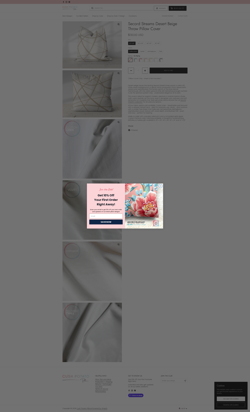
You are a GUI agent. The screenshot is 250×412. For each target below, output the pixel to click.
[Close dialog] (160, 186)
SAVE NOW (106, 222)
